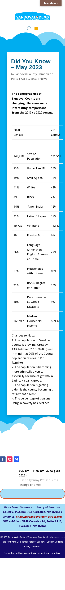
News (43, 79)
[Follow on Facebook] (3, 459)
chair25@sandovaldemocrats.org (39, 517)
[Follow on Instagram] (9, 459)
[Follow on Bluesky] (16, 459)
